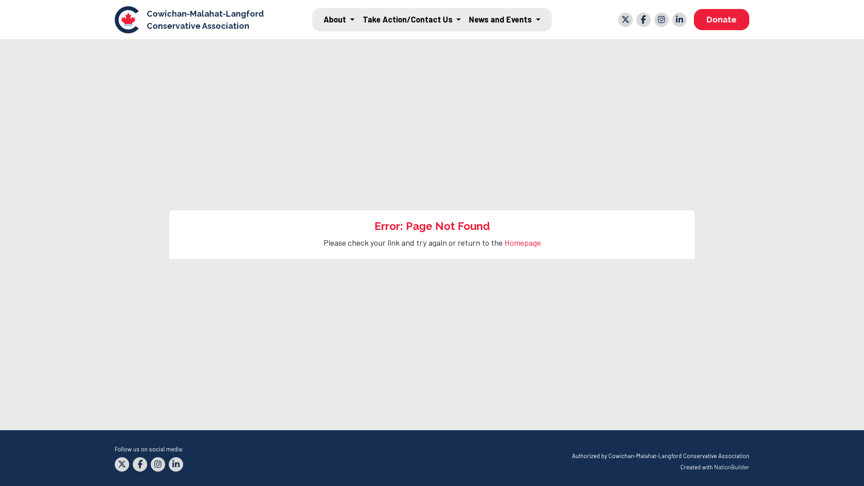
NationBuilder (731, 467)
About (336, 19)
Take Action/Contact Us (408, 19)
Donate (721, 19)
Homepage (522, 243)
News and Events (501, 19)
